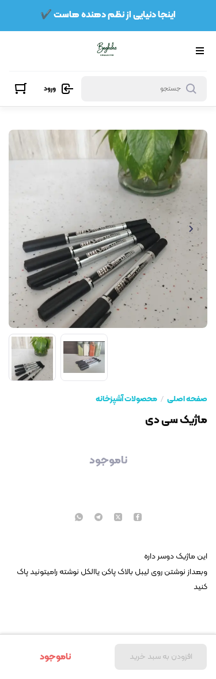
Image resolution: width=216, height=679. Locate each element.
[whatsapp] (79, 518)
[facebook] (138, 518)
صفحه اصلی (187, 399)
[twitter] (118, 518)
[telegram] (98, 518)
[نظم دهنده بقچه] (107, 51)
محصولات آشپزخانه (126, 399)
